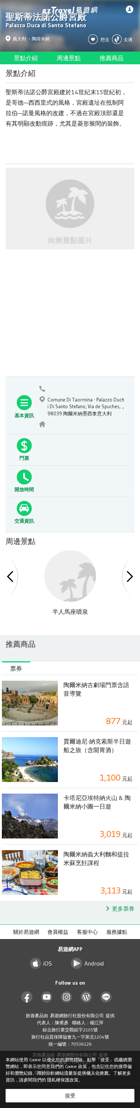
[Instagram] (66, 997)
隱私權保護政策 (62, 1080)
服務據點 (116, 932)
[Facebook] (27, 997)
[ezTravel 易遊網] (70, 10)
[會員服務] (131, 9)
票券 (16, 668)
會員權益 (57, 932)
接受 (70, 1095)
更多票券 (123, 908)
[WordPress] (86, 997)
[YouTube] (47, 997)
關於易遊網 (26, 932)
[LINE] (106, 997)
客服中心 (87, 932)
